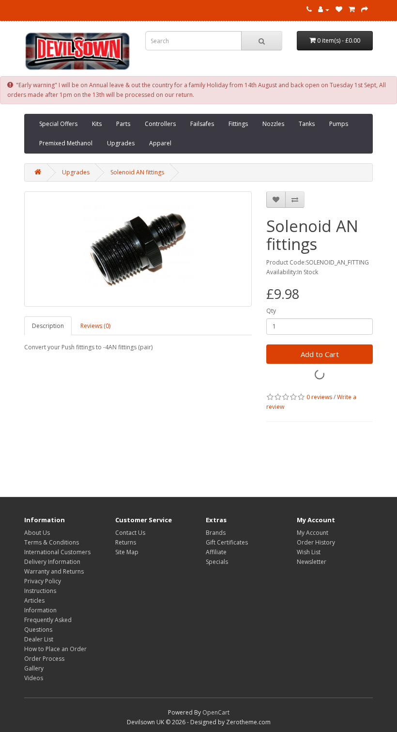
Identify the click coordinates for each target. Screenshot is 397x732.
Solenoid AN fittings (137, 172)
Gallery (34, 668)
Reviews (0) (95, 326)
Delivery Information (52, 562)
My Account (312, 533)
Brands (216, 533)
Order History (316, 542)
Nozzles (273, 124)
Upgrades (121, 143)
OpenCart (215, 712)
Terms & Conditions (51, 542)
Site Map (126, 552)
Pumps (338, 124)
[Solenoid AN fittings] (138, 249)
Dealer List (38, 639)
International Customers (57, 552)
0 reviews (319, 397)
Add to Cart (320, 354)
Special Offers (58, 124)
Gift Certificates (227, 542)
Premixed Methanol (65, 143)
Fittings (238, 124)
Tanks (307, 124)
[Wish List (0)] (339, 9)
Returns (125, 542)
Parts (123, 124)
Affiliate (216, 552)
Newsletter (311, 562)
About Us (37, 533)
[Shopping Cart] (352, 9)
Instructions (40, 591)
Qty (271, 311)
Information (40, 610)
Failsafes (202, 124)
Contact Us (130, 533)
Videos (33, 678)
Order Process (44, 658)
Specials (217, 562)
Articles (34, 600)
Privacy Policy (42, 581)
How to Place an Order (55, 649)
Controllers (160, 124)
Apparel (160, 143)
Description (48, 326)
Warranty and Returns (54, 571)
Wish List (309, 552)
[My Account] (323, 9)
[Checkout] (364, 9)
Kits (97, 124)
